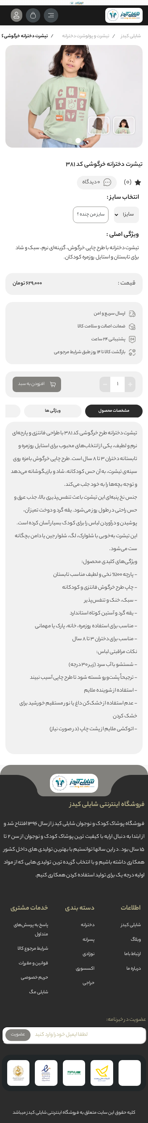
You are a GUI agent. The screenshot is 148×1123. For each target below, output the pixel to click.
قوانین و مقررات (33, 964)
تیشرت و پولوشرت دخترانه (85, 36)
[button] (78, 140)
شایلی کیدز (131, 36)
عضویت (18, 1035)
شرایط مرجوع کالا (33, 949)
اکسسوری (85, 969)
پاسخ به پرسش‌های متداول (31, 930)
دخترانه (87, 925)
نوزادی (88, 954)
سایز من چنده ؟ (91, 215)
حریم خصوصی (34, 978)
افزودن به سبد (31, 384)
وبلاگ (136, 940)
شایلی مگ (38, 992)
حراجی (88, 983)
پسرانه (88, 940)
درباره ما (133, 969)
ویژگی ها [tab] (53, 411)
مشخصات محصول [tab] (113, 411)
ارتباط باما (132, 954)
